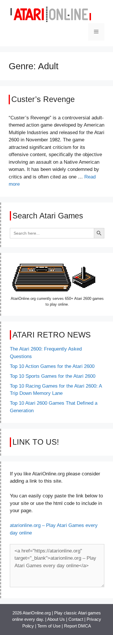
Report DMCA (77, 625)
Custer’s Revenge (43, 99)
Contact (75, 619)
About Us (56, 619)
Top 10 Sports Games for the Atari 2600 (52, 376)
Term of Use (49, 625)
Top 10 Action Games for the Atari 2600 (52, 366)
